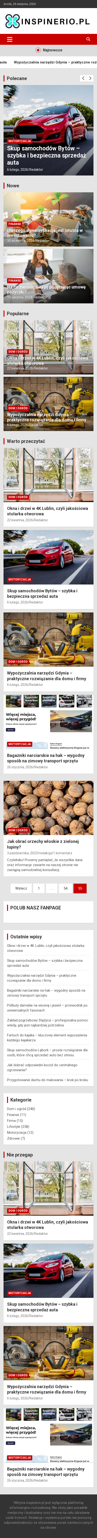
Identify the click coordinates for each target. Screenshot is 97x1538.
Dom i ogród (18, 141)
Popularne (18, 313)
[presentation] (83, 78)
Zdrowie (13, 1138)
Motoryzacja (19, 579)
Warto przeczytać (26, 441)
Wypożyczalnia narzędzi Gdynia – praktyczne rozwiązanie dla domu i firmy (45, 155)
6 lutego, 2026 (17, 169)
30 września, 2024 (20, 241)
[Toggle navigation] (10, 39)
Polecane (17, 78)
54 (65, 888)
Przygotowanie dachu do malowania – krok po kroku (47, 1080)
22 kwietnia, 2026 (20, 368)
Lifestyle (13, 1126)
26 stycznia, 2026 (20, 767)
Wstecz (21, 888)
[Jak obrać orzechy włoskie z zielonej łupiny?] (48, 808)
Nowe (13, 186)
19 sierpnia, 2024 (19, 297)
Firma (11, 1121)
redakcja (45, 853)
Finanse (14, 224)
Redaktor (36, 169)
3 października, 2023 (22, 853)
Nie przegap (20, 1155)
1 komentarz (62, 853)
